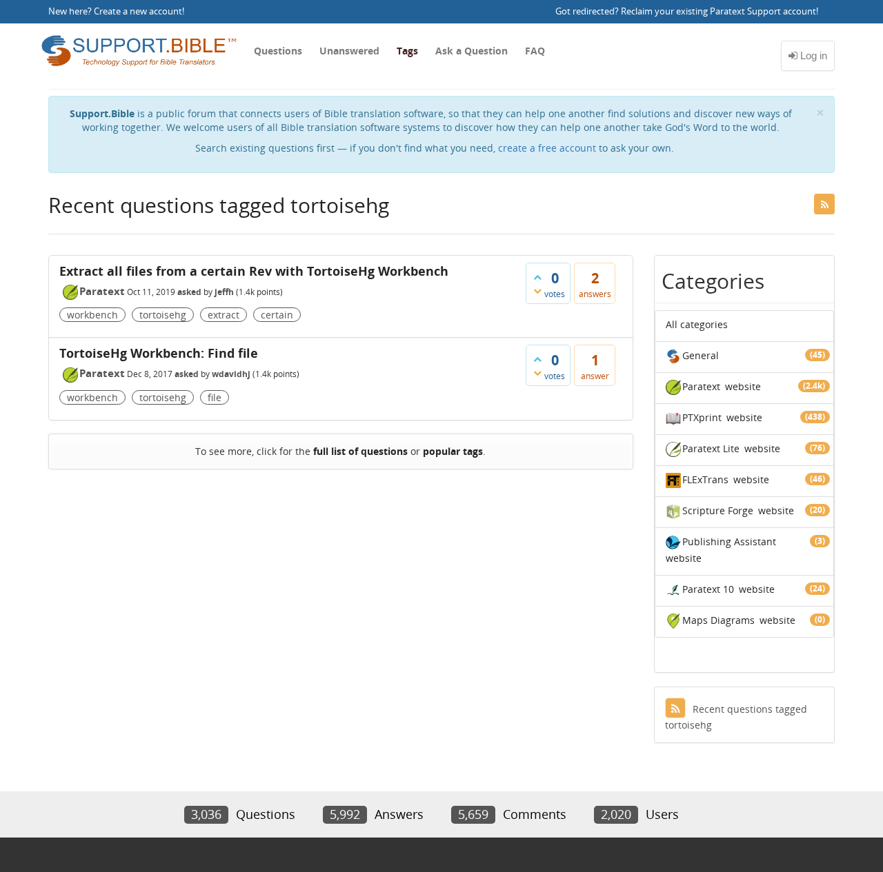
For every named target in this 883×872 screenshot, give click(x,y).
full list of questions (360, 451)
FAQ (535, 50)
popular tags (453, 451)
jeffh (224, 292)
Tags (407, 50)
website (743, 386)
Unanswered (349, 50)
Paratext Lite (711, 448)
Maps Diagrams (718, 620)
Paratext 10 (708, 589)
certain (277, 314)
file (214, 397)
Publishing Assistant (729, 541)
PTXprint (702, 417)
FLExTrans (705, 479)
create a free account (547, 147)
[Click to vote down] (537, 291)
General (700, 355)
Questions (278, 50)
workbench (92, 314)
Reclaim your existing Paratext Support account (718, 11)
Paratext (102, 291)
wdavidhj (231, 374)
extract (223, 314)
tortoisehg (162, 314)
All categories (697, 324)
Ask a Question (471, 50)
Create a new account (138, 11)
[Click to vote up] (537, 277)
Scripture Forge (717, 510)
